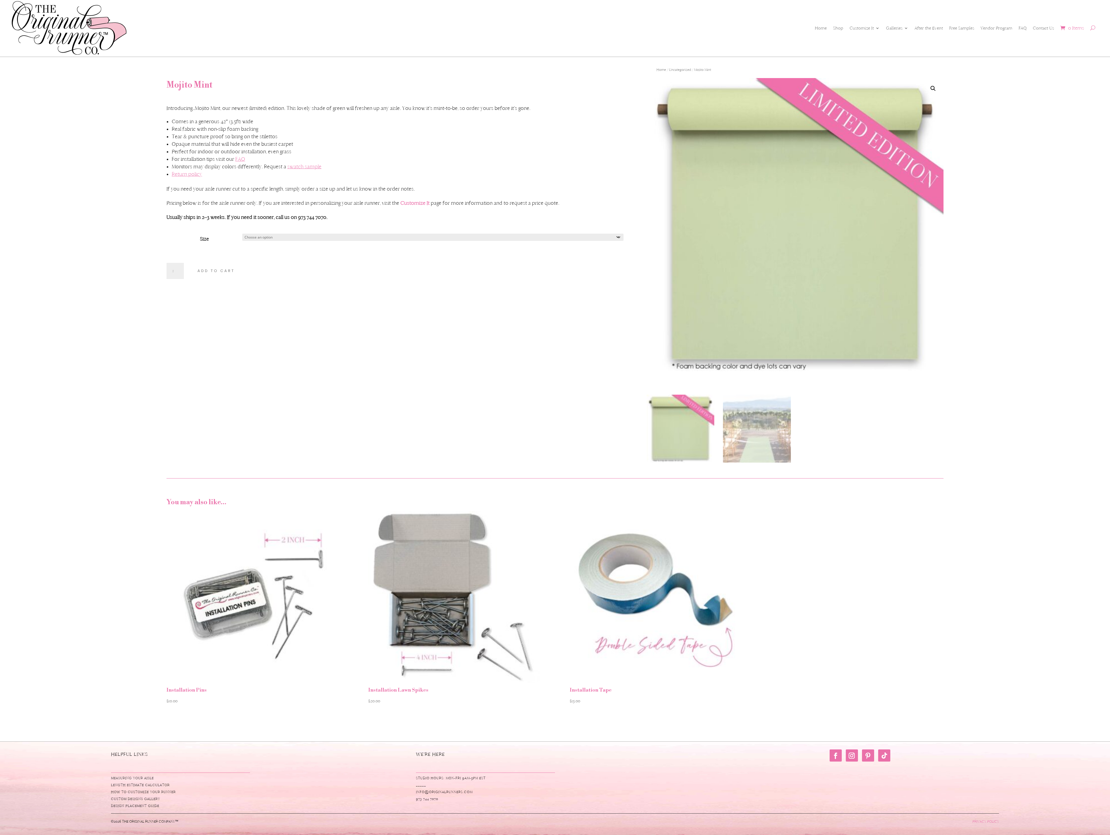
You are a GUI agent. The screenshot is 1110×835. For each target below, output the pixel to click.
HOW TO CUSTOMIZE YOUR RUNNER (143, 792)
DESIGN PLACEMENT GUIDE (135, 806)
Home (821, 28)
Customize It (862, 28)
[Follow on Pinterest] (868, 755)
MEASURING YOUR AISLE (132, 778)
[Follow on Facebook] (836, 755)
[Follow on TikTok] (884, 755)
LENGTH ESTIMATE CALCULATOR (140, 785)
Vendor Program (996, 28)
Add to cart (216, 271)
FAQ (1022, 28)
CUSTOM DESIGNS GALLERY (135, 799)
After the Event (929, 28)
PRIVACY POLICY (985, 821)
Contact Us (1043, 28)
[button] (933, 88)
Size (204, 239)
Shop (838, 28)
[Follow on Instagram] (852, 755)
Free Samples (961, 28)
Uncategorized (680, 70)
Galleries (894, 28)
